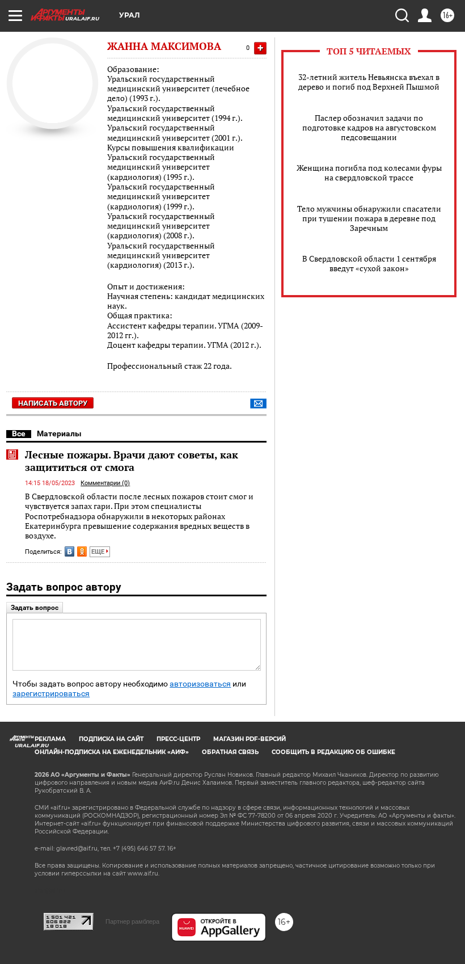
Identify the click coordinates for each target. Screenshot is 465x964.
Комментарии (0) (105, 483)
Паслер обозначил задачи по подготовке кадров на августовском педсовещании (369, 127)
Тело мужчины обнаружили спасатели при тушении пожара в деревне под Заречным (369, 218)
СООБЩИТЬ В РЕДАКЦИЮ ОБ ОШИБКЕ (333, 752)
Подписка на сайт (111, 739)
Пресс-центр (178, 739)
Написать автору (52, 403)
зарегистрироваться (51, 693)
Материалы (59, 433)
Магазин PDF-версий (249, 739)
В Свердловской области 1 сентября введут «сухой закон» (369, 263)
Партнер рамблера (132, 921)
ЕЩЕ (98, 551)
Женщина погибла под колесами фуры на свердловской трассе (369, 172)
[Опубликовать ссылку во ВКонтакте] (69, 551)
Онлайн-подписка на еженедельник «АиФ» (112, 752)
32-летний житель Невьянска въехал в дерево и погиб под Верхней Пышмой (368, 81)
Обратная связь (230, 752)
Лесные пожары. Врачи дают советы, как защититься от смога (131, 461)
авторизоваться (200, 684)
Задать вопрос (34, 608)
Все (19, 433)
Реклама (50, 739)
